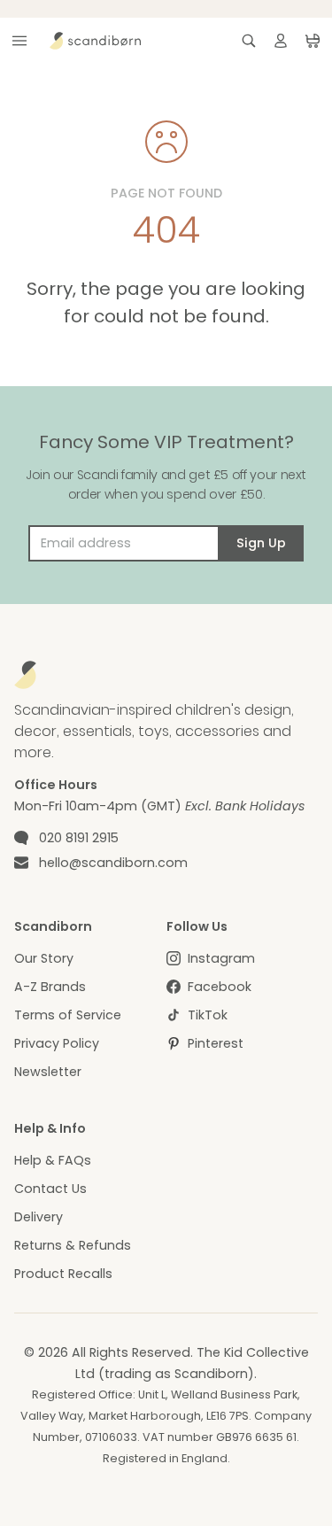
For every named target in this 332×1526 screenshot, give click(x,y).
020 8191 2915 (79, 838)
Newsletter (47, 1072)
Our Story (43, 958)
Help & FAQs (52, 1160)
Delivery (38, 1217)
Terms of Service (67, 1015)
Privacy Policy (56, 1043)
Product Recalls (63, 1273)
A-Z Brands (50, 986)
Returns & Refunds (72, 1245)
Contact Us (50, 1188)
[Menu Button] (19, 41)
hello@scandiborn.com (113, 862)
